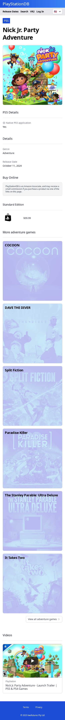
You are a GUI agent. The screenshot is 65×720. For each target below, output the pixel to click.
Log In (40, 11)
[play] (32, 661)
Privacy (39, 707)
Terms (26, 707)
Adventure (8, 153)
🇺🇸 (55, 11)
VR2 (32, 11)
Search (24, 11)
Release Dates (10, 11)
